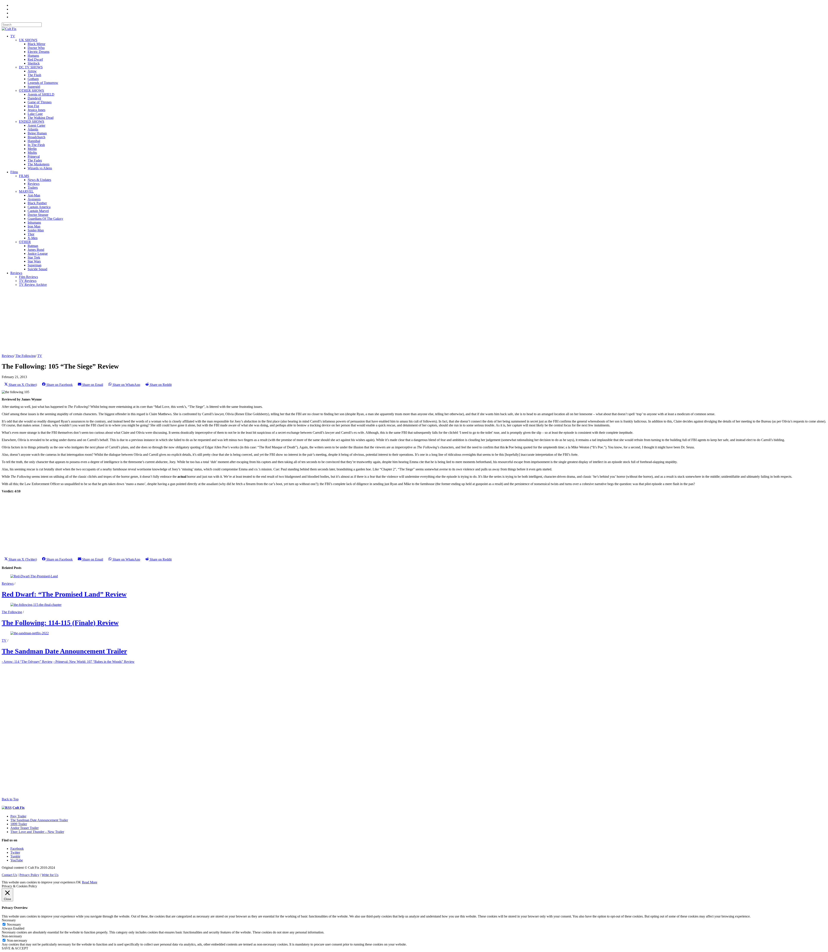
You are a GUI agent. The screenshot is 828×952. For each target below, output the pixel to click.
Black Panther (37, 203)
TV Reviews (27, 281)
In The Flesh (36, 145)
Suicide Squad (37, 269)
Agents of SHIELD (41, 94)
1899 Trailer (18, 824)
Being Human (37, 133)
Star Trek (34, 257)
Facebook (17, 848)
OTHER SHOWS (31, 90)
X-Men (33, 238)
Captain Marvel (38, 211)
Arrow (32, 71)
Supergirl (34, 86)
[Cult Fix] (9, 29)
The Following (25, 356)
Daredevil (34, 98)
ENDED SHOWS (31, 121)
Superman (34, 265)
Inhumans (34, 222)
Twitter (15, 852)
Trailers (33, 187)
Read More (89, 882)
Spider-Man (36, 230)
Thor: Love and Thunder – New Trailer (37, 832)
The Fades (35, 160)
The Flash (34, 75)
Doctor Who (36, 48)
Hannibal (34, 141)
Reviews (33, 183)
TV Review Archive (33, 284)
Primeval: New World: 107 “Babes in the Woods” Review (94, 661)
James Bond (36, 249)
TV (12, 36)
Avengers (34, 199)
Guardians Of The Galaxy (45, 218)
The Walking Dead (40, 117)
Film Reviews (28, 277)
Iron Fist (33, 106)
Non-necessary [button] (12, 936)
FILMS (24, 176)
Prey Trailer (18, 816)
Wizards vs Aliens (40, 168)
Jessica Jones (36, 110)
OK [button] (78, 882)
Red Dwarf (35, 59)
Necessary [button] (9, 920)
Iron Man (34, 226)
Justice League (38, 253)
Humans (33, 55)
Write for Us (50, 875)
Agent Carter (36, 125)
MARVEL (26, 191)
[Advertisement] (131, 320)
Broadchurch (36, 137)
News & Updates (39, 180)
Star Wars (34, 261)
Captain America (39, 207)
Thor (31, 234)
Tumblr (15, 856)
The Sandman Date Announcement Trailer (64, 651)
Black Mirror (36, 44)
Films (14, 172)
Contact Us (9, 875)
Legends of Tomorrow (43, 83)
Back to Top (10, 799)
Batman (33, 246)
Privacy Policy (29, 875)
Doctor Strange (38, 215)
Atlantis (33, 129)
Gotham (33, 79)
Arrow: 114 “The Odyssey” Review (27, 661)
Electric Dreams (38, 51)
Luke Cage (35, 114)
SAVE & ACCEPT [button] (15, 948)
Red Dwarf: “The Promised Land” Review (64, 594)
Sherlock (34, 63)
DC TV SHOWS (31, 67)
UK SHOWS (28, 40)
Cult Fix (19, 807)
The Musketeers (38, 164)
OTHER (25, 242)
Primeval (34, 156)
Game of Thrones (40, 102)
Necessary (14, 924)
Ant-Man (34, 195)
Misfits (32, 152)
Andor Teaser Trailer (24, 828)
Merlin (32, 149)
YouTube (16, 860)
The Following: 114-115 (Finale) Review (60, 623)
